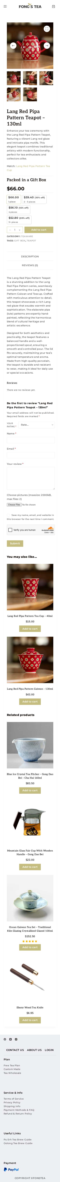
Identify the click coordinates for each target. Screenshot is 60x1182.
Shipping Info (12, 1106)
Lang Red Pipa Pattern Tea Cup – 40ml (30, 616)
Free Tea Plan (12, 1065)
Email (11, 448)
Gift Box (19, 240)
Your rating (11, 425)
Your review (15, 463)
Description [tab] (30, 256)
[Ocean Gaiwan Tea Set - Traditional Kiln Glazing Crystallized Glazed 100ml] (30, 898)
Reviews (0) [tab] (30, 265)
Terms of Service (14, 1098)
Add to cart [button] (30, 628)
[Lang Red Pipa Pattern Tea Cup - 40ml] (30, 587)
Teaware (27, 236)
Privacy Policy (12, 1102)
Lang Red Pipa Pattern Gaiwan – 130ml (30, 688)
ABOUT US (34, 1050)
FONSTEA (39, 1178)
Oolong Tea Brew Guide (18, 1143)
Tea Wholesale (12, 1073)
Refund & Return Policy (18, 1113)
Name (11, 433)
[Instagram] (16, 1039)
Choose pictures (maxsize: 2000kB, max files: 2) (29, 496)
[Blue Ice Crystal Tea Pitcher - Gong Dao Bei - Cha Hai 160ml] (30, 745)
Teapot (31, 240)
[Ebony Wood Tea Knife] (30, 978)
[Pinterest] (5, 1039)
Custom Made (12, 1069)
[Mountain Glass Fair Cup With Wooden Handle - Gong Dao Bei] (30, 822)
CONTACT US (15, 1050)
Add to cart (39, 229)
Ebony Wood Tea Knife (30, 1007)
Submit (15, 543)
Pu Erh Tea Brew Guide (18, 1139)
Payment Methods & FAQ (19, 1110)
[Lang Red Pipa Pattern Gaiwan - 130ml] (30, 660)
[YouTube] (10, 1039)
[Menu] (5, 6)
